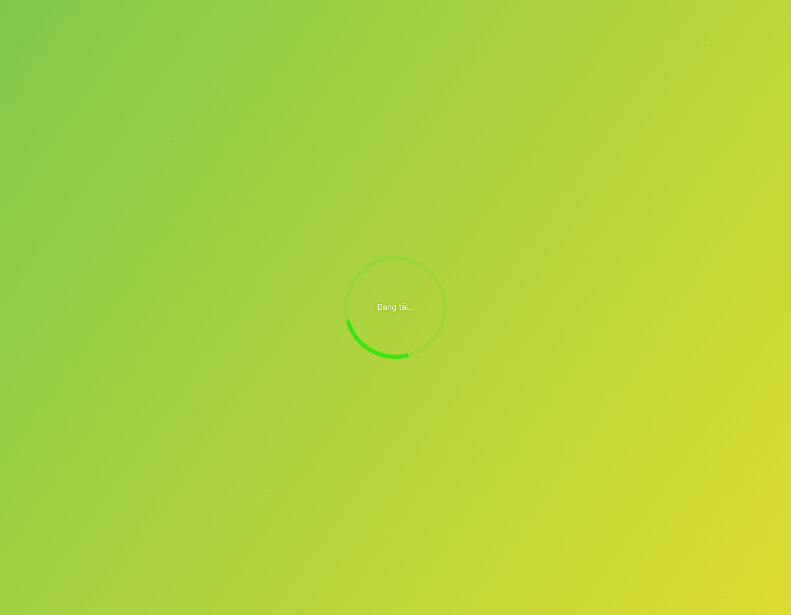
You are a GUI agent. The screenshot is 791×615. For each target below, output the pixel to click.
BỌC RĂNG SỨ (303, 87)
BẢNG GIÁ (364, 87)
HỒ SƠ (414, 87)
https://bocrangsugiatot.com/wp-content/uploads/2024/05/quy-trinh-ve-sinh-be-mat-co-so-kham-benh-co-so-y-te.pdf (321, 429)
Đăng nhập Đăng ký (605, 55)
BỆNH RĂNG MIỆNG (190, 111)
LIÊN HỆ (554, 87)
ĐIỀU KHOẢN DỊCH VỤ (238, 490)
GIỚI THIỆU (239, 87)
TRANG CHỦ (179, 87)
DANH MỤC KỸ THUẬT (483, 87)
